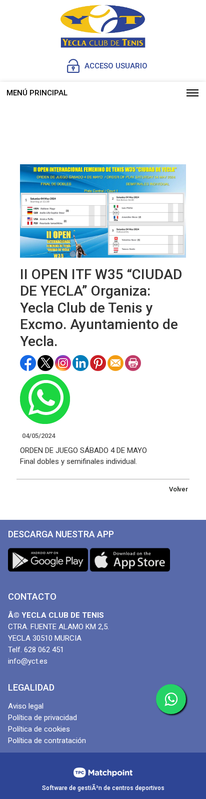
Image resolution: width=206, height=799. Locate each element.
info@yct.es (28, 661)
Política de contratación (47, 740)
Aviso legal (26, 706)
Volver (178, 489)
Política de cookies (39, 729)
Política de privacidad (42, 717)
